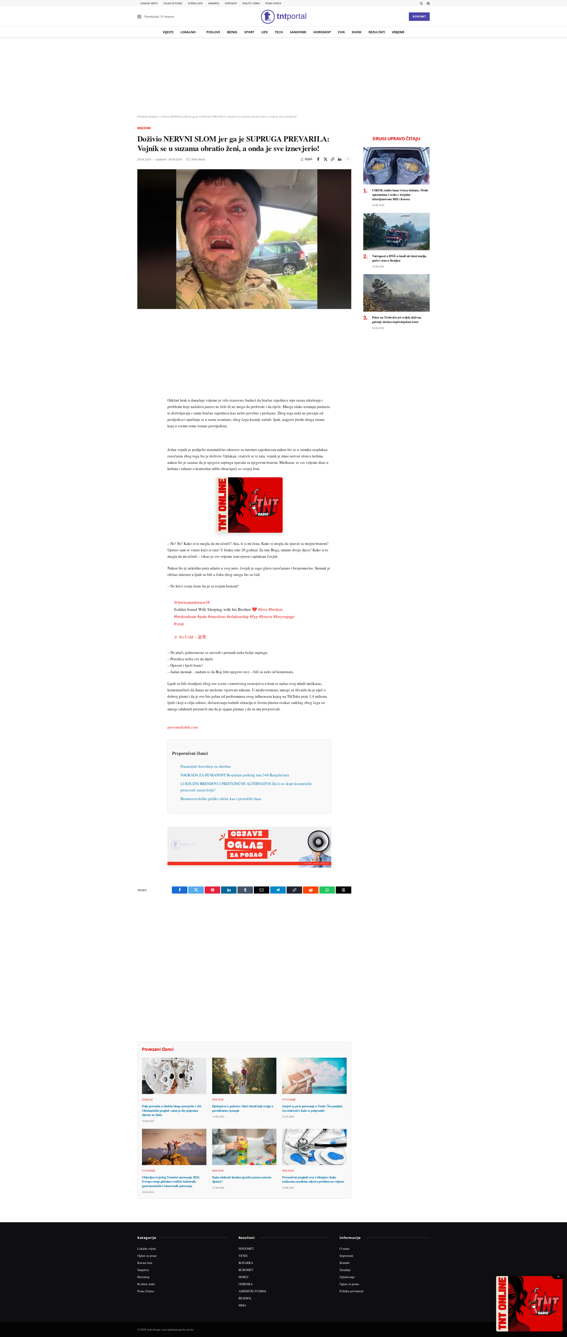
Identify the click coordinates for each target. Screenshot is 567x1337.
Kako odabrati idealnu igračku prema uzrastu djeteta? (242, 1179)
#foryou (265, 616)
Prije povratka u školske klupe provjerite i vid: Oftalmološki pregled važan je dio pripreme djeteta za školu (172, 1110)
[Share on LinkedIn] (339, 159)
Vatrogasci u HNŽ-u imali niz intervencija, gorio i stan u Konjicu (399, 258)
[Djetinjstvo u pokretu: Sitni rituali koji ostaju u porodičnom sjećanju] (244, 1076)
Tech (279, 32)
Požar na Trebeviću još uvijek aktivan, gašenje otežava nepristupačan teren (396, 319)
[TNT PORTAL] (283, 17)
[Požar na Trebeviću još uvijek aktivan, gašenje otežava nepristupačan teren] (396, 293)
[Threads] (141, 422)
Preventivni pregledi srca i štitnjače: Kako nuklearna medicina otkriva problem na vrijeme (313, 1179)
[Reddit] (141, 392)
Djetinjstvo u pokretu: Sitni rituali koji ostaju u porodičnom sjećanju (243, 1108)
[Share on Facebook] (318, 159)
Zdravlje (147, 1099)
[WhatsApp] (141, 412)
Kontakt (419, 16)
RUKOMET (246, 1270)
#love (262, 609)
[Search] (428, 3)
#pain (202, 616)
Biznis (232, 32)
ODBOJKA (246, 1284)
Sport (249, 32)
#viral (179, 623)
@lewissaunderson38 (192, 602)
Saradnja (345, 1270)
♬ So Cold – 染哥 (190, 636)
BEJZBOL (245, 1298)
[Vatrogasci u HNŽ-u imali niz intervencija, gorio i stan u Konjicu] (396, 231)
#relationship (238, 616)
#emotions (217, 616)
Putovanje (288, 1099)
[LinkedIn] (141, 381)
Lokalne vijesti (149, 3)
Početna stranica (147, 117)
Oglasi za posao (172, 3)
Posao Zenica (273, 3)
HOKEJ (243, 1277)
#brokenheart (185, 616)
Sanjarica (213, 3)
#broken (275, 609)
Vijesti (168, 32)
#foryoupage (284, 616)
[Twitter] (141, 341)
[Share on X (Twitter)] (325, 159)
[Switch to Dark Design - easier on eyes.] (421, 3)
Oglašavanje (347, 1277)
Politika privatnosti (351, 1291)
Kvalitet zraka (251, 3)
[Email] (141, 361)
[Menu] (139, 17)
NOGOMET (246, 1248)
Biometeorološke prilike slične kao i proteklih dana (221, 798)
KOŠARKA (246, 1263)
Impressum (346, 1255)
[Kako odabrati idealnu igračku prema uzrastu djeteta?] (244, 1147)
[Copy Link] (332, 159)
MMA (242, 1305)
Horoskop (231, 3)
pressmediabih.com (182, 727)
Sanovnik (298, 32)
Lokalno (188, 32)
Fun (341, 32)
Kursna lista (195, 3)
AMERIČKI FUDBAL (253, 1291)
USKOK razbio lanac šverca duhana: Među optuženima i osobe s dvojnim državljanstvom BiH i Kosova (400, 194)
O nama (344, 1248)
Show (356, 32)
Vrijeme (398, 32)
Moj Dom (144, 128)
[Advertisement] (283, 76)
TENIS (243, 1255)
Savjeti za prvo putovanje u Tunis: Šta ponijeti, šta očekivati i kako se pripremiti (312, 1108)
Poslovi (213, 32)
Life (264, 32)
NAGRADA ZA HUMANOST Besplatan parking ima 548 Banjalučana (235, 774)
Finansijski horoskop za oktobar (206, 766)
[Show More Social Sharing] (348, 159)
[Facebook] (141, 330)
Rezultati (377, 32)
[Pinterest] (141, 351)
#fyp (254, 616)
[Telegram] (141, 402)
